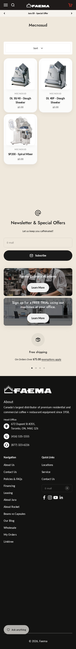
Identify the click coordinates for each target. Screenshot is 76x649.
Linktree (8, 541)
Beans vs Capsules (14, 514)
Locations (47, 465)
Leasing (8, 493)
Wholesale (10, 527)
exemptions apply (51, 359)
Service (46, 472)
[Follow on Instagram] (49, 497)
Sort (35, 48)
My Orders (10, 534)
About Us (9, 465)
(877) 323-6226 (20, 445)
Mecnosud (21, 93)
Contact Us (10, 472)
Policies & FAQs (13, 479)
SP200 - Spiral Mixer (20, 154)
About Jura (10, 499)
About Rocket (11, 507)
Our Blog (9, 520)
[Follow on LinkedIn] (61, 497)
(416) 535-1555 (20, 436)
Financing (9, 486)
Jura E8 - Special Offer (38, 13)
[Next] (71, 13)
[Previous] (4, 13)
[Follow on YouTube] (55, 497)
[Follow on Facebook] (44, 497)
